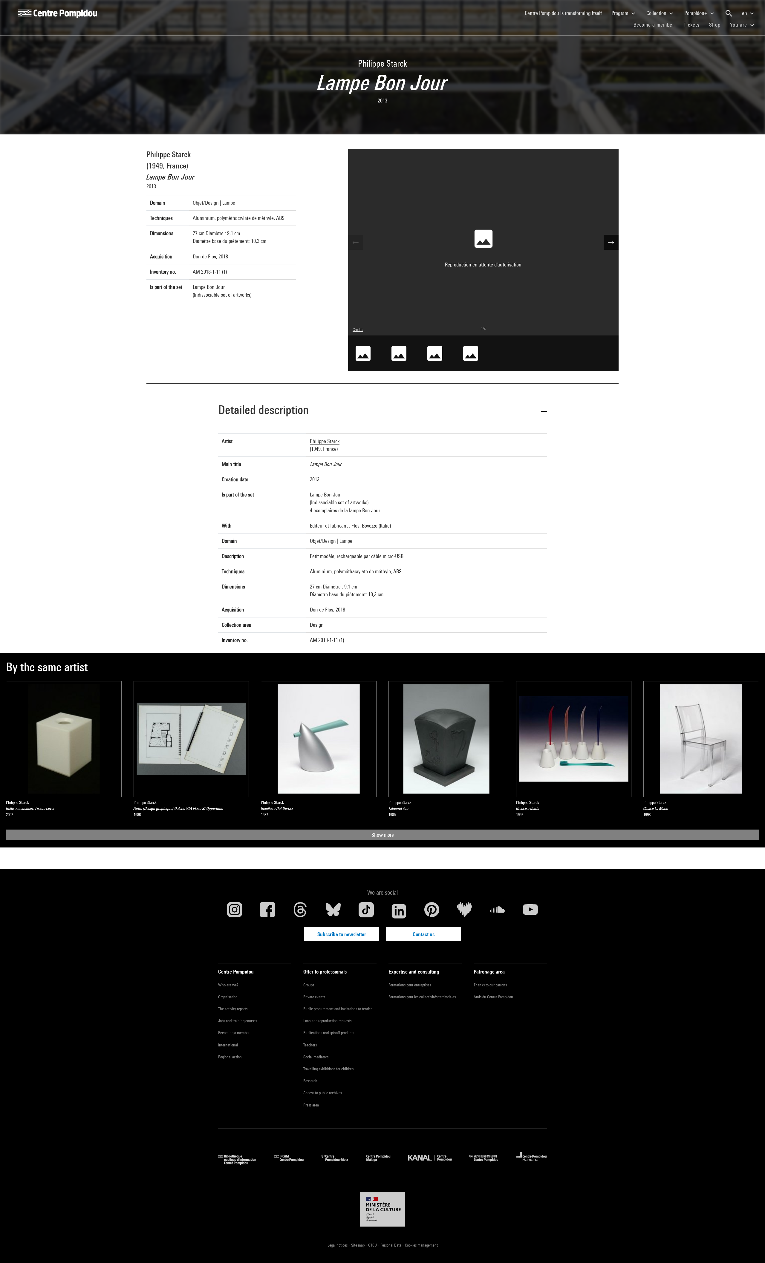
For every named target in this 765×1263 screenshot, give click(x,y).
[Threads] (300, 911)
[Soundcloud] (497, 911)
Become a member (656, 24)
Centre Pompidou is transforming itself (566, 13)
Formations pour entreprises (409, 984)
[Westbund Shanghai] (488, 1163)
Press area (311, 1105)
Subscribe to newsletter (341, 934)
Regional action (230, 1056)
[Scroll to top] (751, 1249)
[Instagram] (234, 911)
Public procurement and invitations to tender (337, 1008)
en (745, 13)
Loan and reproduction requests (327, 1020)
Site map (358, 1245)
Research (310, 1080)
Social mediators (315, 1056)
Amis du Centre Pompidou (493, 996)
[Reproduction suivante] (611, 242)
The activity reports (232, 1008)
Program (620, 13)
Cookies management (421, 1245)
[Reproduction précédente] (355, 242)
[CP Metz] (339, 1163)
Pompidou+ (696, 13)
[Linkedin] (398, 911)
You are (739, 25)
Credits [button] (358, 329)
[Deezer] (464, 911)
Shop (717, 24)
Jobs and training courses (237, 1020)
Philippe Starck (168, 154)
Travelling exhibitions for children (328, 1068)
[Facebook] (267, 911)
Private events (314, 996)
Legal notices (338, 1245)
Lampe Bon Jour (326, 494)
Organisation (228, 996)
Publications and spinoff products (328, 1032)
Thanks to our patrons (490, 984)
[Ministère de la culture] (382, 1209)
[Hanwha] (531, 1163)
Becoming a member (234, 1032)
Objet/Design (206, 203)
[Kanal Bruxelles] (434, 1163)
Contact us (423, 934)
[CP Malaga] (382, 1163)
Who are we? (228, 984)
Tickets (692, 25)
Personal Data (391, 1245)
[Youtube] (530, 911)
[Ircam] (293, 1163)
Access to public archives (322, 1092)
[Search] (728, 13)
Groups (308, 984)
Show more (382, 835)
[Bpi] (241, 1163)
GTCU (373, 1245)
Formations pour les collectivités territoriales (422, 996)
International (228, 1045)
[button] (382, 410)
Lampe (228, 203)
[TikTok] (366, 911)
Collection (657, 13)
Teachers (310, 1045)
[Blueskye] (333, 911)
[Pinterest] (431, 911)
